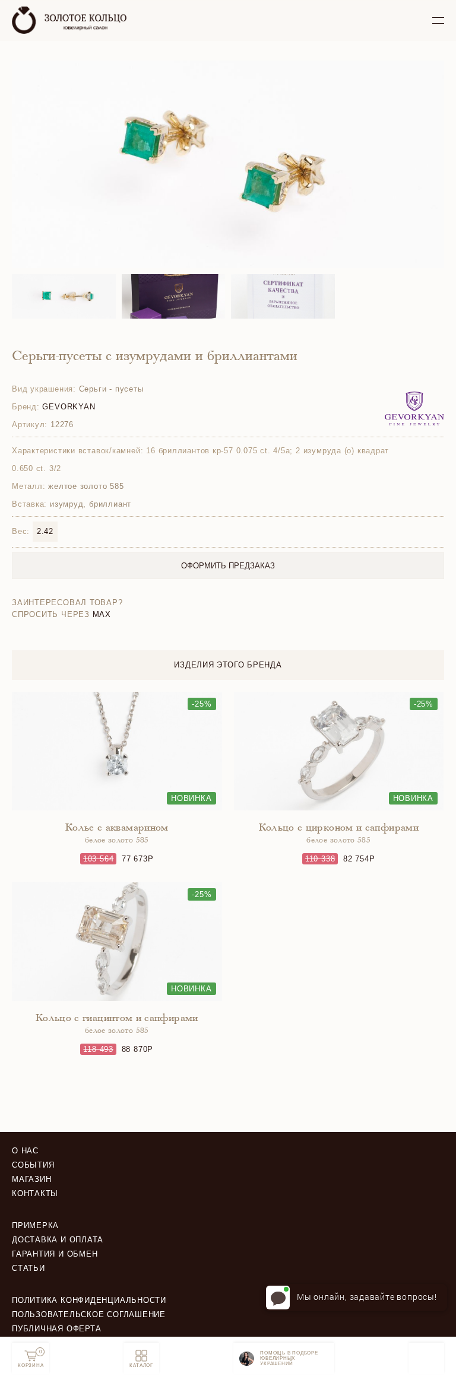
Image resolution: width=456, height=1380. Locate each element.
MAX (102, 614)
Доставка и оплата (57, 1239)
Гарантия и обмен (54, 1253)
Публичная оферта (56, 1328)
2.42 (45, 531)
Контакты (35, 1193)
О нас (25, 1150)
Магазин (31, 1179)
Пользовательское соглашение (89, 1314)
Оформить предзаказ (228, 565)
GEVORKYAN (68, 406)
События (33, 1164)
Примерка (35, 1225)
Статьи (28, 1268)
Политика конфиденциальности (89, 1300)
